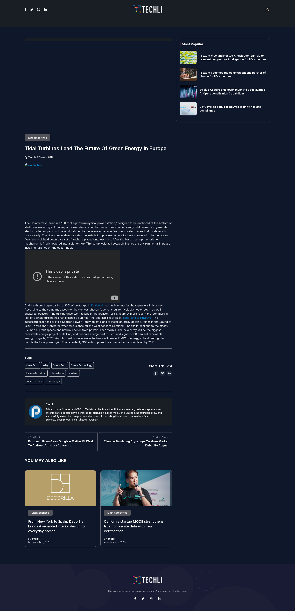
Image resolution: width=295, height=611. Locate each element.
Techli (32, 157)
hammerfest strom (36, 373)
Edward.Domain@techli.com (61, 419)
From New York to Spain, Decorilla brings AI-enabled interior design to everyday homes (56, 526)
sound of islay (34, 381)
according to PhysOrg (137, 317)
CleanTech (32, 365)
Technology (53, 381)
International (57, 373)
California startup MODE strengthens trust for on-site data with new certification (134, 526)
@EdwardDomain (88, 419)
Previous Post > (160, 437)
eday (45, 365)
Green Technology (81, 365)
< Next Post (34, 437)
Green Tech (59, 365)
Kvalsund (97, 305)
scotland (73, 373)
